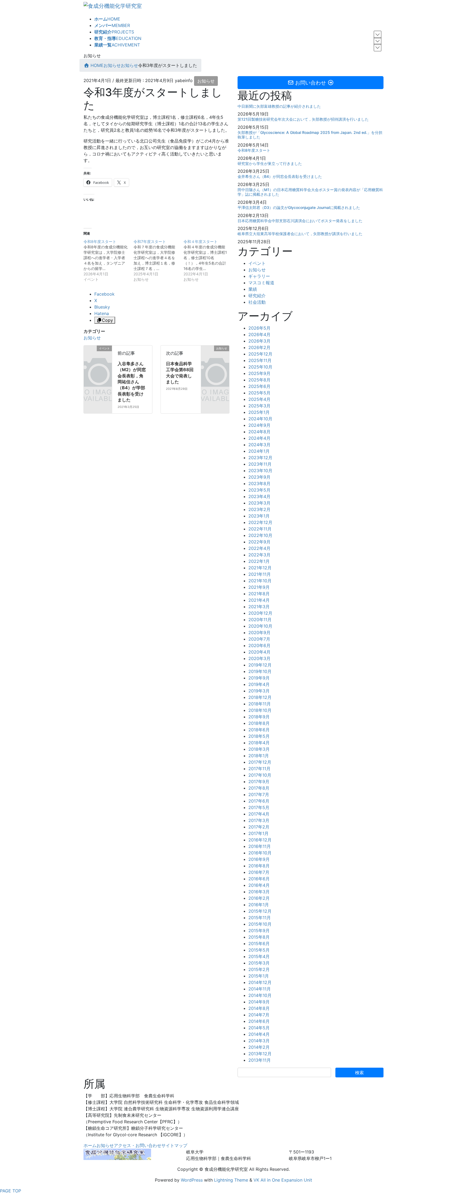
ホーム (90, 1145)
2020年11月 (260, 619)
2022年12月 (260, 522)
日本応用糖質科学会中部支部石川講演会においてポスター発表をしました (300, 220)
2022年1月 (259, 561)
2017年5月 (258, 807)
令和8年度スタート (254, 150)
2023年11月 (260, 464)
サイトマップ (174, 1145)
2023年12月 (260, 457)
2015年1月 (258, 976)
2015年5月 (259, 950)
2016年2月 (259, 898)
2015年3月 (259, 963)
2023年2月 (259, 509)
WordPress (192, 1180)
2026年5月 (259, 328)
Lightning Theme (231, 1180)
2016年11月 (259, 846)
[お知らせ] (215, 353)
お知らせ (206, 81)
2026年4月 (259, 334)
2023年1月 (259, 516)
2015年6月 (259, 943)
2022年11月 (260, 529)
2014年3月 (259, 1040)
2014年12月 (260, 982)
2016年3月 (259, 891)
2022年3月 (259, 554)
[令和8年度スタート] (109, 260)
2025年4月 (259, 399)
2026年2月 (259, 347)
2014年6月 (259, 1021)
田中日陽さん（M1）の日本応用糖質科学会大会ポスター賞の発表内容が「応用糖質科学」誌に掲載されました (310, 192)
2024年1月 (259, 451)
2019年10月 (260, 671)
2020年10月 (260, 626)
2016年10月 (260, 852)
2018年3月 (259, 749)
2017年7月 (258, 794)
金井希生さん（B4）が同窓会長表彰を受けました (280, 176)
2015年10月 (260, 924)
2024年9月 (259, 425)
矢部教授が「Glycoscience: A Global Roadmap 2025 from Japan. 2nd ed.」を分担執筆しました (310, 134)
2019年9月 (259, 678)
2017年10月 (259, 775)
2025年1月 (259, 412)
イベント (257, 263)
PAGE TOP (10, 1190)
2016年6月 (259, 878)
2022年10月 (260, 535)
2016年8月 (259, 865)
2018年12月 (260, 697)
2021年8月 (259, 593)
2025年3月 (259, 405)
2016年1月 (258, 904)
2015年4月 (259, 956)
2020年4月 (259, 652)
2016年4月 (259, 885)
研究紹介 (257, 295)
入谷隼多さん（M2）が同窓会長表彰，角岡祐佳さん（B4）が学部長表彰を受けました (132, 381)
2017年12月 (259, 762)
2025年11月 (260, 360)
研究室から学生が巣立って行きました (270, 163)
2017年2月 (258, 827)
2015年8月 (259, 937)
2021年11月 (259, 574)
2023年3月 (259, 503)
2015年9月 (259, 930)
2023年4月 (259, 496)
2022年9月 (259, 541)
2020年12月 (260, 613)
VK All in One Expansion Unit (282, 1180)
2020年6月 (259, 645)
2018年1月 (258, 755)
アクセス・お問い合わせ (137, 1145)
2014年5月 (259, 1027)
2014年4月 (259, 1034)
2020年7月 (259, 639)
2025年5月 (259, 392)
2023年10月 (260, 470)
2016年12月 (260, 840)
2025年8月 (259, 380)
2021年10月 (260, 580)
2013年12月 (260, 1053)
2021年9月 (259, 587)
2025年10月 (260, 367)
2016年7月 (258, 872)
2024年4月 (259, 438)
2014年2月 (259, 1047)
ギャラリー (259, 276)
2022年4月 (259, 548)
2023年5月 (259, 490)
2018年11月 (259, 703)
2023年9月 (259, 477)
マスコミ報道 (261, 282)
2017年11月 (259, 768)
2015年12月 (260, 911)
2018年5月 (259, 736)
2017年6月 (258, 801)
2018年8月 (259, 723)
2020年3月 (259, 658)
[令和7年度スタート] (159, 260)
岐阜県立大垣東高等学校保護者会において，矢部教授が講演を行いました (300, 233)
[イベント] (98, 353)
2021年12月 (260, 567)
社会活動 (257, 302)
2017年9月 (258, 781)
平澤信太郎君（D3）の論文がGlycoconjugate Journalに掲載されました (299, 207)
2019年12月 (260, 665)
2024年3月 (259, 444)
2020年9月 (259, 632)
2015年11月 (259, 917)
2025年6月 (259, 386)
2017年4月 (258, 814)
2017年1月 (258, 833)
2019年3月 (259, 691)
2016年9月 (259, 859)
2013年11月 (259, 1060)
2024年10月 (260, 418)
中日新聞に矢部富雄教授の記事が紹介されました (279, 106)
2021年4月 (259, 600)
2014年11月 (259, 989)
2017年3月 (258, 820)
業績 (252, 289)
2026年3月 (259, 341)
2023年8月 (259, 483)
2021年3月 (259, 606)
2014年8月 (259, 1008)
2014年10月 (260, 995)
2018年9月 (259, 716)
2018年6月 (259, 729)
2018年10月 (260, 710)
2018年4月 (259, 742)
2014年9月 (259, 1001)
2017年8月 (258, 788)
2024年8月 (259, 431)
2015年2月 (259, 969)
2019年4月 (259, 684)
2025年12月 (260, 354)
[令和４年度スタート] (209, 260)
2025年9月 (259, 373)
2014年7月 (258, 1014)
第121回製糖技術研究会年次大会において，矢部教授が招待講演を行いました (303, 119)
